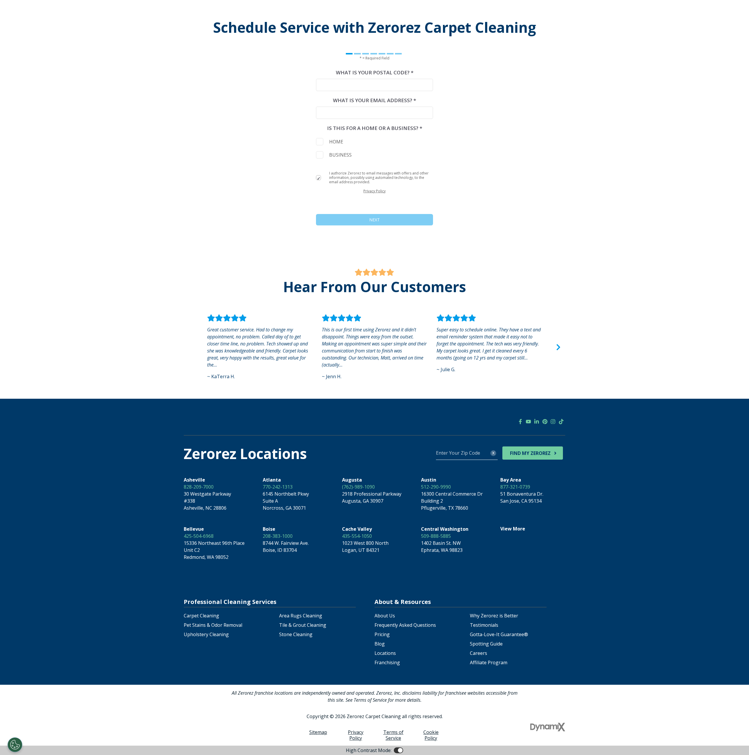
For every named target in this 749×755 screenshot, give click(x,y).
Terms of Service (393, 735)
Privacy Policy (374, 191)
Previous (191, 347)
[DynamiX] (547, 727)
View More (512, 528)
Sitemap (318, 732)
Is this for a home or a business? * (374, 128)
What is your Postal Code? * (374, 72)
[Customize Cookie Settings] (15, 744)
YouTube (528, 421)
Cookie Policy (431, 735)
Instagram (553, 421)
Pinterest (545, 421)
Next (558, 347)
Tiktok (561, 421)
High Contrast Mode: (368, 750)
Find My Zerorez (530, 453)
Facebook (520, 421)
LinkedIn (536, 421)
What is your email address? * (374, 100)
